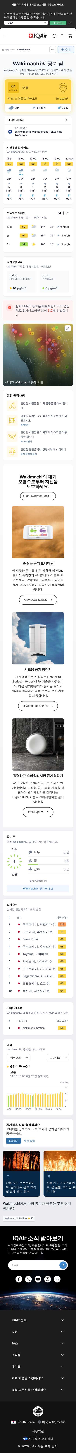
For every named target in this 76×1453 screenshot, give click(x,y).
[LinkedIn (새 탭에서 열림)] (57, 1279)
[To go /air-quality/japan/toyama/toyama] (39, 954)
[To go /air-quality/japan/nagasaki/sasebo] (39, 961)
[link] (55, 36)
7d (67, 213)
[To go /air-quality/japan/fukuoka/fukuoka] (39, 946)
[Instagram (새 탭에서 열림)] (47, 1279)
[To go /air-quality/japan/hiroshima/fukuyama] (39, 924)
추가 (67, 49)
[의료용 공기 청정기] (38, 638)
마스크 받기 (26, 441)
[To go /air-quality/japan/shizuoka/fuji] (39, 990)
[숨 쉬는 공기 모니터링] (38, 532)
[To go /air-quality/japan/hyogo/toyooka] (39, 983)
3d (59, 213)
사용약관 (38, 1431)
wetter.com (41, 880)
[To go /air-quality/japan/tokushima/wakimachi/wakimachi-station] (39, 1028)
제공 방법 (29, 1140)
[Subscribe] (63, 1265)
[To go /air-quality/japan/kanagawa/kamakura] (39, 968)
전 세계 (5, 49)
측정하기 (24, 425)
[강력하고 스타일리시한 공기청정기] (38, 744)
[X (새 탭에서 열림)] (28, 1279)
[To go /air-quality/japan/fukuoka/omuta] (39, 932)
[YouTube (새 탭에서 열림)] (38, 1279)
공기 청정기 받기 (28, 454)
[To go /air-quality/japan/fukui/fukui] (39, 939)
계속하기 (58, 22)
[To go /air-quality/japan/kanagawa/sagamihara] (39, 976)
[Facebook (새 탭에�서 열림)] (18, 1279)
